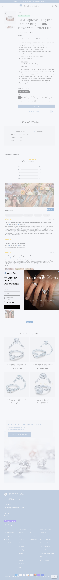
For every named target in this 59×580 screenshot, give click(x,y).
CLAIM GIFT (11, 307)
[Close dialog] (58, 271)
